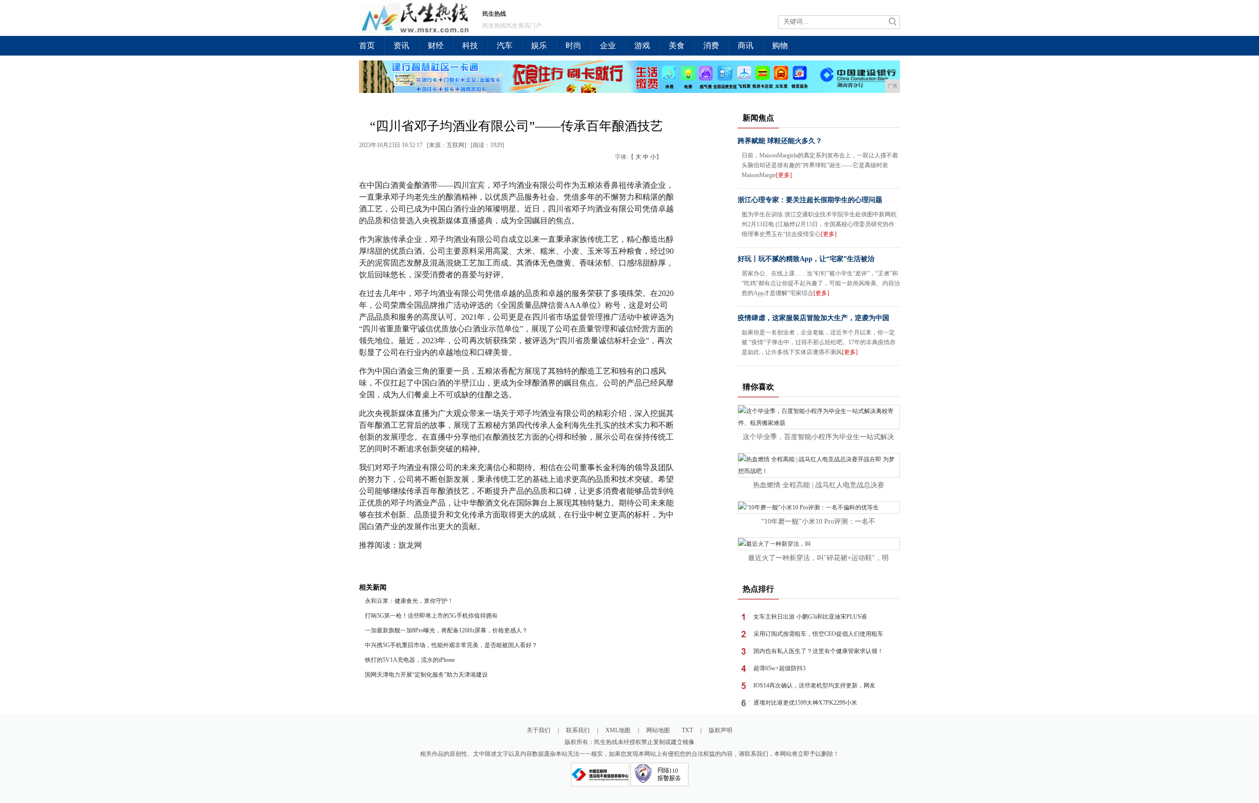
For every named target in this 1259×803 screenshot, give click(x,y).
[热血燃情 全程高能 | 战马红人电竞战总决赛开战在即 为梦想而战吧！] (818, 471)
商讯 (745, 45)
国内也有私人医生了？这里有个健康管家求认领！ (818, 651)
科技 (470, 45)
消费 (711, 45)
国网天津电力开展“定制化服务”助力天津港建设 (426, 674)
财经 (436, 45)
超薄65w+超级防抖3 (779, 668)
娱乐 (539, 45)
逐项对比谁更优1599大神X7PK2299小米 (805, 702)
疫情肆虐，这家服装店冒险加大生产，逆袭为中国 (813, 318)
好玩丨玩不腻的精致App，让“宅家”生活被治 (806, 259)
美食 (677, 45)
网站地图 (658, 730)
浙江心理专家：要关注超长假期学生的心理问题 (810, 200)
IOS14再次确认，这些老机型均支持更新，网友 (814, 685)
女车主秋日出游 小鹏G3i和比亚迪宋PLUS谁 (810, 616)
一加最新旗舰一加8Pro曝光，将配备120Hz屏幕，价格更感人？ (446, 630)
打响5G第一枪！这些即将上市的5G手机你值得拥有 (431, 615)
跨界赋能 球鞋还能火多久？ (780, 141)
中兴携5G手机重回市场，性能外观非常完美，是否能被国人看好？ (451, 645)
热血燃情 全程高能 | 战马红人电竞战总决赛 (818, 485)
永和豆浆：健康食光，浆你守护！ (410, 600)
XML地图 (617, 730)
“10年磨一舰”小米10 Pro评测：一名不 (818, 521)
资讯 (401, 45)
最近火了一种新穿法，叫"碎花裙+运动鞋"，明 (818, 558)
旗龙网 (410, 545)
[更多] (784, 175)
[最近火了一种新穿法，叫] (774, 543)
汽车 (504, 45)
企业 (608, 45)
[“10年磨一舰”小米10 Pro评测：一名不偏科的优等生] (808, 507)
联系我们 (578, 730)
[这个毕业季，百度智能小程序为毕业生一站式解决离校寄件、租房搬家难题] (818, 422)
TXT (687, 730)
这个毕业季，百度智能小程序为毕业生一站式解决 (818, 437)
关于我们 (538, 730)
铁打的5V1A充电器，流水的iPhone (410, 659)
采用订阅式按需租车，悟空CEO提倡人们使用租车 (818, 633)
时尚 (573, 45)
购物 (780, 45)
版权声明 (720, 730)
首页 (367, 45)
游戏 (642, 45)
